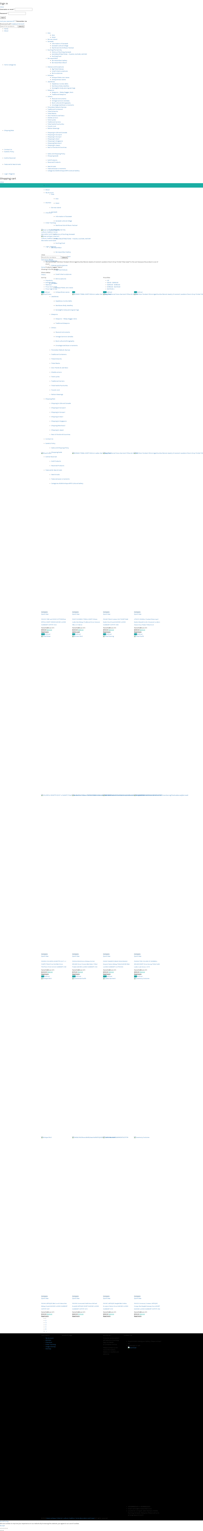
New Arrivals (52, 166)
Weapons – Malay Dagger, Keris (62, 92)
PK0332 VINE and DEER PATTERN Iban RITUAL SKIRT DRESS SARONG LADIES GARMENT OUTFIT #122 (53, 622)
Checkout (48, 213)
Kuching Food (56, 56)
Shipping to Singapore (55, 141)
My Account (49, 193)
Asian (54, 37)
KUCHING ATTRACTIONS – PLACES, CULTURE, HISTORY (69, 54)
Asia (49, 33)
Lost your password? (7, 21)
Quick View (44, 614)
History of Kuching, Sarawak (61, 52)
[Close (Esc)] (1, 1528)
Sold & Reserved (9, 158)
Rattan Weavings (53, 128)
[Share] (3, 1528)
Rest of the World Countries (57, 147)
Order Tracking (50, 223)
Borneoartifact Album (59, 63)
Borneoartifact (53, 58)
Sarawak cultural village (60, 46)
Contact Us (8, 149)
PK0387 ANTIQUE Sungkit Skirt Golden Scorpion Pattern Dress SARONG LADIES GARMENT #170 (115, 1306)
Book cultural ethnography (61, 103)
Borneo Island (52, 39)
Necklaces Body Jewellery (60, 86)
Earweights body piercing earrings (63, 88)
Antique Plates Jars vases (60, 77)
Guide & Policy (9, 152)
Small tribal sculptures (60, 71)
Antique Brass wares (59, 80)
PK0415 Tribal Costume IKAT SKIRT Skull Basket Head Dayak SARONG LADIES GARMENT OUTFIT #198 (115, 622)
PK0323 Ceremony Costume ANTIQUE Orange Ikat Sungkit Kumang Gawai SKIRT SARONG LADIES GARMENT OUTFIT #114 (147, 1306)
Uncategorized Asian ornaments (63, 105)
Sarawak (50, 41)
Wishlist (48, 203)
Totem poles (52, 120)
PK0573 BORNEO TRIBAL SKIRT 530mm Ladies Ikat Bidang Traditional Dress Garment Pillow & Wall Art (86, 622)
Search (21, 26)
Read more (45, 632)
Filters (43, 275)
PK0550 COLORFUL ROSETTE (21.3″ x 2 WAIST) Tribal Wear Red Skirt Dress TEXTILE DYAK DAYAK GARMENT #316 (53, 964)
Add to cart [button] (76, 632)
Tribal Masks (52, 113)
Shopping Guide (53, 156)
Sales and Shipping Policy (56, 154)
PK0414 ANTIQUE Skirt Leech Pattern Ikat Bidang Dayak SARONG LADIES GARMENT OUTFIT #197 (54, 1306)
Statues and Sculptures (56, 67)
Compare (44, 612)
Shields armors (53, 118)
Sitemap (48, 1349)
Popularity (49, 280)
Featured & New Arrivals (12, 164)
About (6, 31)
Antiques (51, 75)
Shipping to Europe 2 (55, 135)
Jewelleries (51, 82)
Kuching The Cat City (55, 50)
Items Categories (10, 65)
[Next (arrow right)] (3, 1530)
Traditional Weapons (59, 94)
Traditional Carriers (54, 122)
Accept (2, 1526)
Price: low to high (51, 287)
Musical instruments (59, 99)
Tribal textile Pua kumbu (56, 124)
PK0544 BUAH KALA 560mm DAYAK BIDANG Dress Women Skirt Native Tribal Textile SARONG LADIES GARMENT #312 (84, 964)
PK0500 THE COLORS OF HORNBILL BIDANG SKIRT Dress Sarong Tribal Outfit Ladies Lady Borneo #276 (147, 964)
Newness (48, 285)
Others (50, 96)
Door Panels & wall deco (56, 116)
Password (4, 13)
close (2, 7)
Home (6, 29)
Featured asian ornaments (57, 168)
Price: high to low (51, 289)
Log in (3, 17)
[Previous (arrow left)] (1, 1530)
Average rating (50, 282)
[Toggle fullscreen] (5, 1528)
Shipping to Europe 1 (54, 137)
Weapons (51, 90)
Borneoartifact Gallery (59, 60)
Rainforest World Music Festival (63, 48)
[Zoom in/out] (7, 1528)
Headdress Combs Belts (60, 84)
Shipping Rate (9, 130)
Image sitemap (50, 1347)
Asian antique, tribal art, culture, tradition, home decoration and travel (70, 1518)
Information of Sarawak (60, 43)
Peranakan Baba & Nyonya (57, 107)
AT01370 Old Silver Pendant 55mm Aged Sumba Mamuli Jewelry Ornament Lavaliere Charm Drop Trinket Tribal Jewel (147, 622)
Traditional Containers (55, 109)
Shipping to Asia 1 (53, 139)
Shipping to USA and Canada (57, 132)
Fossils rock (52, 126)
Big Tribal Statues (58, 69)
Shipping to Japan (54, 145)
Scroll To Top (4, 1521)
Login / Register (9, 174)
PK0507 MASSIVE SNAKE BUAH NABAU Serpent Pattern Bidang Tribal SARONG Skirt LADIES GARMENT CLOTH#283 (116, 964)
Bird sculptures (57, 73)
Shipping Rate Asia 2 (55, 143)
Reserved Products (54, 162)
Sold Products (52, 160)
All (108, 280)
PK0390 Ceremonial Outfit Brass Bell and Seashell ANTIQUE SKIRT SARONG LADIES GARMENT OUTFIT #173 (85, 1306)
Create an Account (18, 24)
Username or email (7, 9)
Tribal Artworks (53, 111)
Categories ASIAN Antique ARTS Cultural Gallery (64, 171)
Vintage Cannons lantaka (60, 101)
